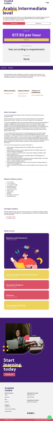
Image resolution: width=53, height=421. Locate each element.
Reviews (7, 401)
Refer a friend (30, 397)
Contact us (7, 406)
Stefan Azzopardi (44, 420)
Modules (10, 67)
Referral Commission (32, 402)
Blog (6, 399)
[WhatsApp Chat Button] (49, 418)
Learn (6, 395)
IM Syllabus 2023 (11, 217)
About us (7, 397)
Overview (3, 67)
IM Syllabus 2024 (11, 218)
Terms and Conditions (10, 409)
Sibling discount (31, 395)
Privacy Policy (8, 411)
